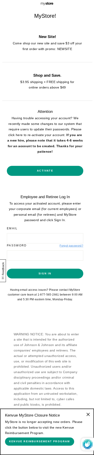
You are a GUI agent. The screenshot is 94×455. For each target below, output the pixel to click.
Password (17, 245)
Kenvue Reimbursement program (39, 441)
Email (12, 228)
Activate (45, 170)
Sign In (45, 273)
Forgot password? (71, 245)
